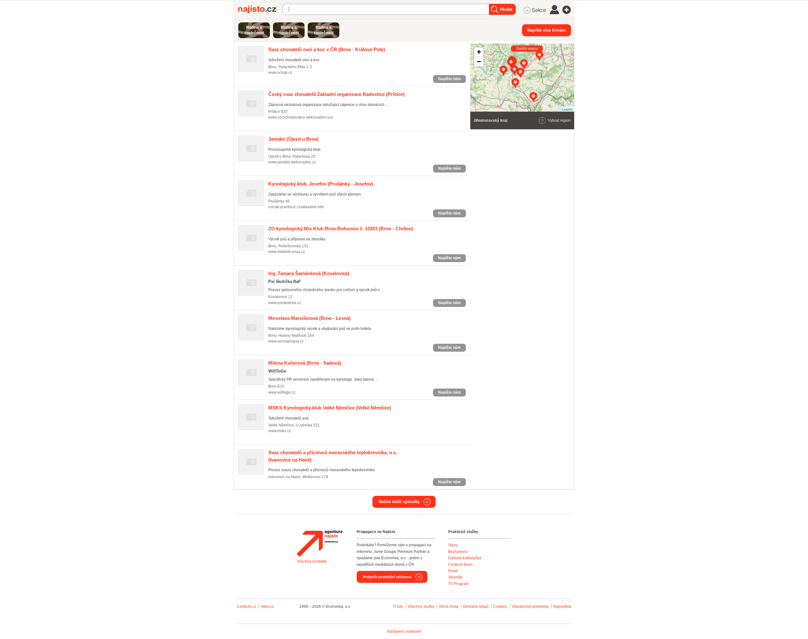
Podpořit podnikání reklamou (387, 577)
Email (453, 571)
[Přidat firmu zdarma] (568, 10)
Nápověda (562, 606)
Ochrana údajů (476, 606)
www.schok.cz (280, 72)
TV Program (458, 584)
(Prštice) (336, 94)
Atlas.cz (267, 606)
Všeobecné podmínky (530, 606)
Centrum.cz (246, 606)
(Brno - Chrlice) (340, 228)
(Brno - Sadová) (304, 363)
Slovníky (455, 577)
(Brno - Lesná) (309, 318)
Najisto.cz (260, 9)
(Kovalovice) (308, 273)
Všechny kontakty (312, 561)
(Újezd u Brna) (293, 139)
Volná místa (449, 606)
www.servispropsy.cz (286, 341)
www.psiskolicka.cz (284, 303)
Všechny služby (421, 606)
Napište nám (449, 79)
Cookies (500, 606)
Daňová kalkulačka (464, 558)
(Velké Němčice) (329, 407)
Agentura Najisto (319, 543)
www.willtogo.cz (281, 392)
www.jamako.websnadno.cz (292, 162)
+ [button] (479, 52)
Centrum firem (460, 564)
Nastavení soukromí (404, 631)
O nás (398, 606)
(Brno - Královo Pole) (326, 49)
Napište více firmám (546, 30)
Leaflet (567, 109)
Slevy (453, 545)
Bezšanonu (458, 551)
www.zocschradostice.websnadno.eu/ (300, 117)
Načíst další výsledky (399, 501)
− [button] (479, 62)
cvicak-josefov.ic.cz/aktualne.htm (296, 207)
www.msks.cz (279, 431)
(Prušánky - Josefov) (320, 183)
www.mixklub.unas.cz (286, 251)
